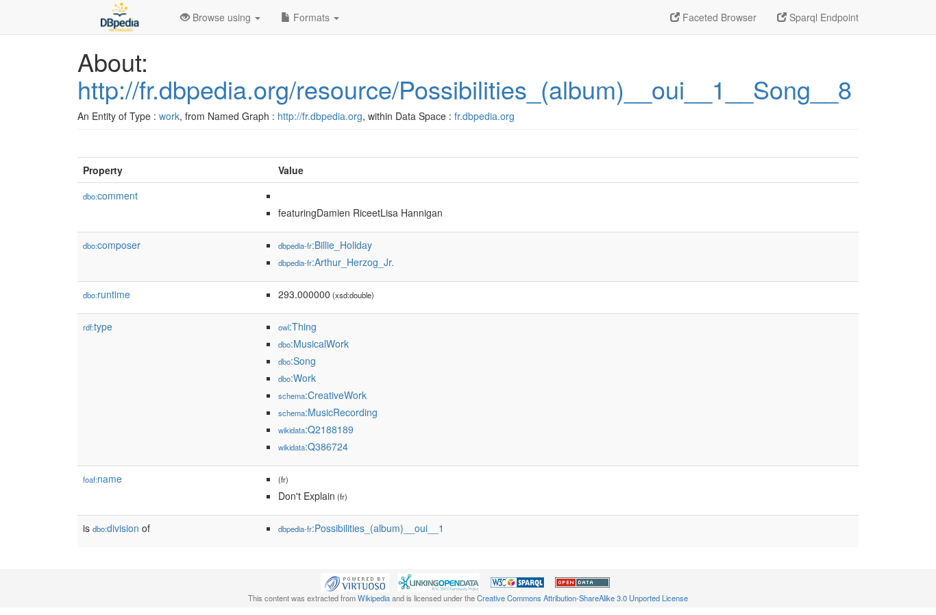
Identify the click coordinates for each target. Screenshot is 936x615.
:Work (297, 378)
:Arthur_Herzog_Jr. (336, 262)
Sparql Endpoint (823, 17)
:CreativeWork (322, 395)
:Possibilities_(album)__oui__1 (361, 528)
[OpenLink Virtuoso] (355, 581)
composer (111, 245)
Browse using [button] (222, 17)
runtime (106, 294)
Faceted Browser (718, 17)
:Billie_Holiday (325, 245)
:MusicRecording (328, 412)
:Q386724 (313, 446)
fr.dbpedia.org (484, 116)
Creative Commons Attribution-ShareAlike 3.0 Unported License (582, 597)
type (97, 326)
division (116, 528)
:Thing (297, 326)
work (169, 116)
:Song (297, 360)
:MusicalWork (313, 343)
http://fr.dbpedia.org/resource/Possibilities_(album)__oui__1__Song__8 (464, 88)
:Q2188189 (316, 429)
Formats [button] (311, 17)
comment (110, 195)
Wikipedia (374, 597)
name (102, 478)
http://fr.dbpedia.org (320, 116)
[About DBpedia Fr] (118, 17)
